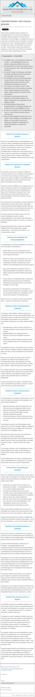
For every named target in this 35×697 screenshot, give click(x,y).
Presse (13, 695)
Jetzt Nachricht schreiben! (6, 670)
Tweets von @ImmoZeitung (6, 689)
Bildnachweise (19, 695)
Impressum (31, 695)
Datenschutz (25, 695)
